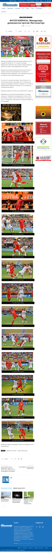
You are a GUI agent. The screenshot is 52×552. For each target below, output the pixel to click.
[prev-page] (2, 506)
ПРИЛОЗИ (3, 11)
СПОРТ (32, 8)
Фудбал (24, 17)
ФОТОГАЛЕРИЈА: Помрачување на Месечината (26, 467)
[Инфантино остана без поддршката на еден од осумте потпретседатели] (29, 495)
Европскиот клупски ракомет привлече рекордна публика (16, 501)
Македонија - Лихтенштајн (11, 450)
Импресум (20, 547)
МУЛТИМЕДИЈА (39, 8)
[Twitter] (15, 459)
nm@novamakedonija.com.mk (25, 543)
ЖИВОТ (27, 8)
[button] (49, 8)
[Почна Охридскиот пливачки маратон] (6, 495)
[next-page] (4, 506)
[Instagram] (48, 1)
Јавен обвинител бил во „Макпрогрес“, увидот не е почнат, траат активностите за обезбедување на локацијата (8, 469)
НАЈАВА (41, 0)
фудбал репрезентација (22, 450)
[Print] (21, 459)
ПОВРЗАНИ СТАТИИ (6, 488)
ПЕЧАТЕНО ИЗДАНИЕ (30, 0)
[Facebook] (46, 1)
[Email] (18, 459)
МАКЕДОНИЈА (10, 8)
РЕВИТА (37, 0)
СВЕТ (23, 8)
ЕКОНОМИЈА (17, 8)
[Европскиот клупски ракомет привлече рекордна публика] (17, 495)
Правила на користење (38, 547)
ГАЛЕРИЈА (3, 8)
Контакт (46, 547)
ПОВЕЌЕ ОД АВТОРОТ (19, 488)
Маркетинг (25, 547)
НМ (23, 25)
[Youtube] (50, 1)
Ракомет (14, 497)
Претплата (31, 547)
